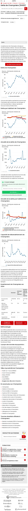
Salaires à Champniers (8, 389)
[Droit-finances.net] (20, 503)
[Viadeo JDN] (20, 506)
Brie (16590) (5, 376)
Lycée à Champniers (7, 401)
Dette (2, 42)
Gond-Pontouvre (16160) (8, 372)
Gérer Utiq (14, 491)
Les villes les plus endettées (14, 64)
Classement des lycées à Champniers (12, 399)
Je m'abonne (13, 192)
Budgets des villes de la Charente (11, 381)
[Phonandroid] (20, 509)
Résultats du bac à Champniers (10, 423)
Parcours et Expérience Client (10, 460)
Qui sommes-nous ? (7, 489)
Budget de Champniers (7, 323)
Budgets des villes (7, 3)
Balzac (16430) (6, 374)
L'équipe (13, 489)
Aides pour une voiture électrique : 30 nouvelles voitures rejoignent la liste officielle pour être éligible (13, 480)
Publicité (23, 489)
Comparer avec (5, 22)
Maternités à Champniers (9, 405)
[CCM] (20, 501)
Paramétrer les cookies (6, 491)
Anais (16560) (5, 379)
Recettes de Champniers (19, 323)
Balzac (2, 13)
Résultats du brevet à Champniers (11, 425)
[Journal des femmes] (7, 501)
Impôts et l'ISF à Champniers (9, 393)
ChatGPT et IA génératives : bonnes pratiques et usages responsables (11, 449)
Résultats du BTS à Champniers (10, 427)
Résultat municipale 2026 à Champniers (12, 421)
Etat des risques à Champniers (10, 407)
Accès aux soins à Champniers (10, 409)
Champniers (22, 3)
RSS (25, 491)
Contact (6, 490)
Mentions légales (13, 493)
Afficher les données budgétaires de (10, 18)
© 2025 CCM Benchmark (14, 494)
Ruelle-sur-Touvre (11, 11)
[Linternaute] (7, 503)
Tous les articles (20, 491)
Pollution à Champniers (8, 413)
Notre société (18, 489)
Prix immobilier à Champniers (10, 391)
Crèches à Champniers (8, 403)
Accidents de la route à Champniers (11, 397)
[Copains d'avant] (7, 506)
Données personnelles (19, 490)
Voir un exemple (22, 439)
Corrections (7, 493)
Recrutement (11, 490)
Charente (15, 3)
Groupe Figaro (21, 493)
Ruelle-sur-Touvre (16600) (9, 370)
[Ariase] (7, 509)
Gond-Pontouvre (20, 11)
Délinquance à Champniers (9, 411)
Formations (6, 445)
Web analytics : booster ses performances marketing (9, 455)
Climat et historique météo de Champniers (13, 395)
